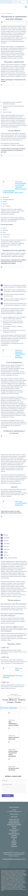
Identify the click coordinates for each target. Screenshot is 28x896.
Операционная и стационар (14, 824)
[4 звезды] (11, 695)
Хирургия (14, 844)
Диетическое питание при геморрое (13, 769)
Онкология (14, 835)
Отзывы (14, 828)
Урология (14, 831)
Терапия (14, 840)
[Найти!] (25, 2)
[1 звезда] (7, 695)
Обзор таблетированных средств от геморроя (13, 723)
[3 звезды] (10, 695)
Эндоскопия (14, 837)
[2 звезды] (9, 695)
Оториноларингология (14, 833)
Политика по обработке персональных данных (14, 859)
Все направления (14, 830)
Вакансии (14, 826)
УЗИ (14, 839)
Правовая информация (14, 822)
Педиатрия (14, 842)
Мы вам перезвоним (14, 807)
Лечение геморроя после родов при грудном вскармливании (13, 753)
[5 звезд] (12, 695)
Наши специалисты (14, 821)
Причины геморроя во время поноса (13, 738)
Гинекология (14, 846)
